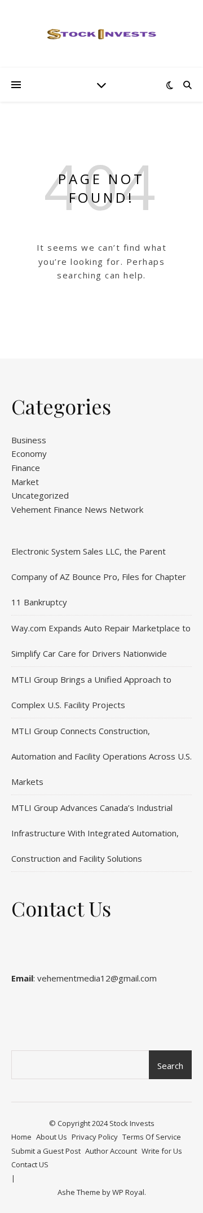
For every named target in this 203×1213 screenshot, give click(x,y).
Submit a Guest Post (46, 1151)
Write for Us (162, 1151)
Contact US (29, 1164)
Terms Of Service (151, 1137)
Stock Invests (132, 1123)
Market (25, 481)
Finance (25, 467)
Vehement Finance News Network (77, 509)
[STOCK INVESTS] (101, 34)
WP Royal (128, 1192)
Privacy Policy (95, 1137)
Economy (29, 453)
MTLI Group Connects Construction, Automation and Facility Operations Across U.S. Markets (101, 756)
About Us (51, 1137)
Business (28, 440)
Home (21, 1137)
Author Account (111, 1151)
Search (170, 1065)
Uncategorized (40, 495)
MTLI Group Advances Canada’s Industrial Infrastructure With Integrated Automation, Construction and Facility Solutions (95, 833)
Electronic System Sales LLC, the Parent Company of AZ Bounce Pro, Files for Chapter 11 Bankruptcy (98, 577)
